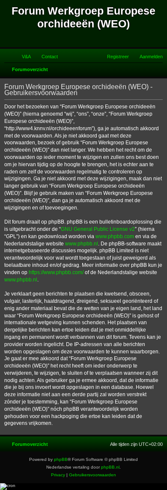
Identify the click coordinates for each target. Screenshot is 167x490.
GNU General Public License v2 (98, 229)
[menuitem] (22, 56)
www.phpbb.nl (81, 244)
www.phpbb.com (114, 236)
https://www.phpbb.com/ (56, 272)
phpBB (61, 459)
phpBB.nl (110, 467)
